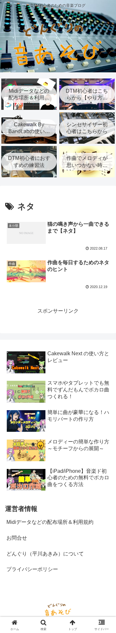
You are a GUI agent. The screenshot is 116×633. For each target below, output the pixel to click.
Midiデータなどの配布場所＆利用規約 (49, 522)
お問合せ (16, 538)
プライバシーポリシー (32, 569)
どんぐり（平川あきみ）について (45, 553)
